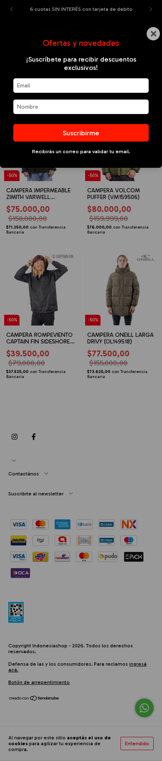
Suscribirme (81, 133)
